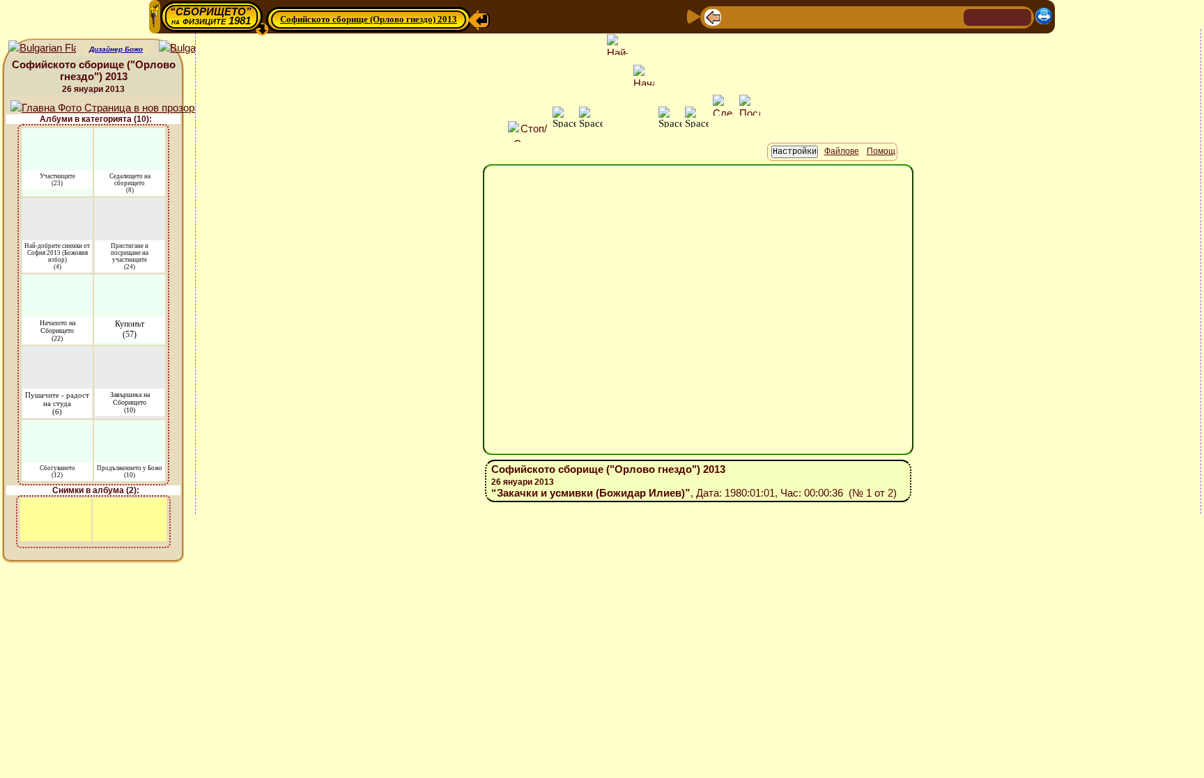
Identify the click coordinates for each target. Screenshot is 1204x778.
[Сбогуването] (57, 428)
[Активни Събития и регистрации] (849, 16)
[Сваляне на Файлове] (894, 16)
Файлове (841, 151)
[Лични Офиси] (827, 16)
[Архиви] (871, 16)
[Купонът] (129, 283)
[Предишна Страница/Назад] (712, 16)
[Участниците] (57, 136)
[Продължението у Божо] (129, 428)
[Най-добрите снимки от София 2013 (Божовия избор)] (57, 206)
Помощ (881, 151)
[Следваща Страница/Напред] (735, 16)
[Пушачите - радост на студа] (57, 354)
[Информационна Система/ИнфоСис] (804, 16)
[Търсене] (951, 16)
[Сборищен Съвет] (922, 16)
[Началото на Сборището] (57, 283)
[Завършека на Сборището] (129, 354)
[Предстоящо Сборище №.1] (781, 16)
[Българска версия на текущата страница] (192, 48)
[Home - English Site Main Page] (1020, 16)
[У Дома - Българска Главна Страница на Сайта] (997, 16)
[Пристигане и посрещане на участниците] (129, 206)
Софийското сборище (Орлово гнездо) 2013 (368, 19)
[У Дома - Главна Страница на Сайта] (975, 16)
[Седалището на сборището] (129, 136)
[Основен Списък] (757, 16)
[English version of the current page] (42, 48)
